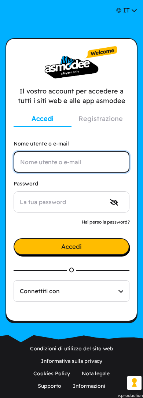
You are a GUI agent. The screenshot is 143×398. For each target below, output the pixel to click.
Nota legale (96, 373)
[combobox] (71, 291)
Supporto (49, 386)
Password (26, 183)
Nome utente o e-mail (41, 143)
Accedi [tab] (43, 118)
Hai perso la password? (106, 222)
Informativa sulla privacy (71, 361)
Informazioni (89, 386)
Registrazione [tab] (100, 118)
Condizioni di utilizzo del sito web (71, 348)
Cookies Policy (51, 373)
